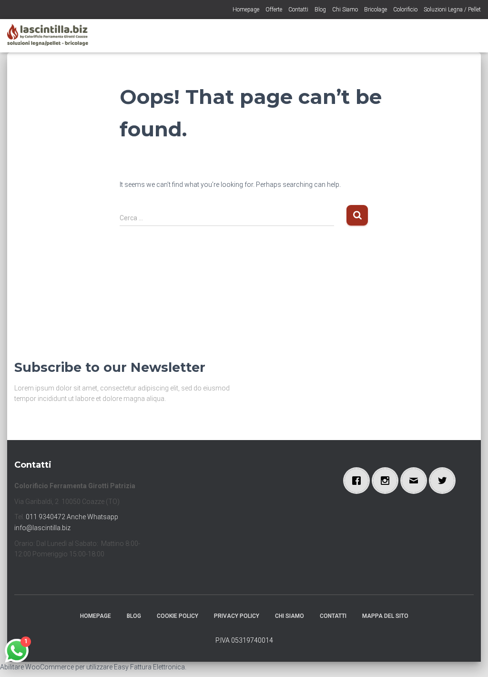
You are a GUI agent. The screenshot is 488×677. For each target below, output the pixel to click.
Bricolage (375, 9)
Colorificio (405, 9)
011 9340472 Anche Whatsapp (72, 517)
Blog (320, 9)
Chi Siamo (345, 9)
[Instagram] (387, 480)
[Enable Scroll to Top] (469, 658)
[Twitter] (444, 480)
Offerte (273, 9)
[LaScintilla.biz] (47, 36)
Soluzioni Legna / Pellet (452, 9)
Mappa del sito (385, 616)
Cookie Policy (177, 616)
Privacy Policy (236, 616)
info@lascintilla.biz (42, 528)
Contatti (298, 9)
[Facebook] (359, 480)
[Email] (416, 480)
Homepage (246, 9)
